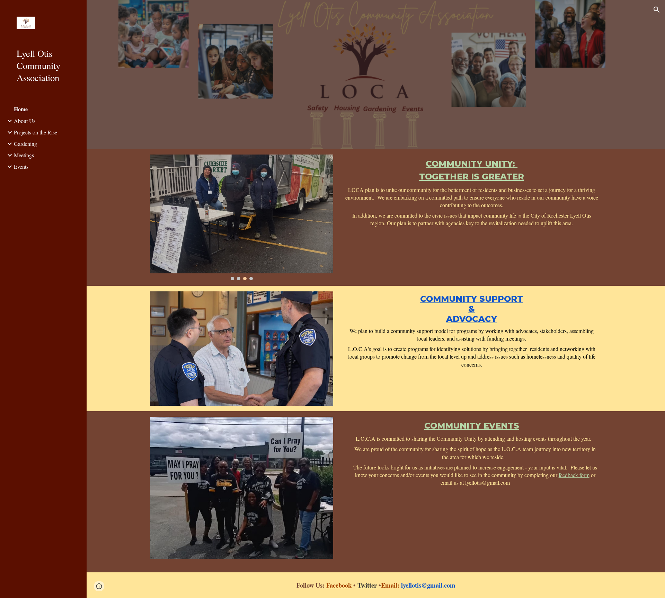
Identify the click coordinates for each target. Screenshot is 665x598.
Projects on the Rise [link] (35, 132)
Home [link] (21, 109)
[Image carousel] (241, 217)
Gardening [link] (25, 143)
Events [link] (21, 166)
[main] (472, 192)
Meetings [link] (24, 155)
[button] (656, 9)
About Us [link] (24, 120)
